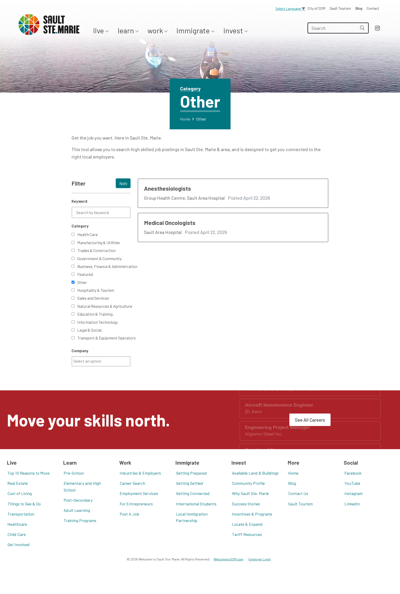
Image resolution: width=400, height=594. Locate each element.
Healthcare (17, 524)
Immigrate (193, 30)
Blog (358, 8)
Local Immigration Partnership (192, 517)
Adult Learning (77, 510)
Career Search (132, 483)
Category (80, 226)
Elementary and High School (82, 486)
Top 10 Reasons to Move (28, 473)
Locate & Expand (247, 524)
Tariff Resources (247, 534)
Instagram (353, 493)
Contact (373, 8)
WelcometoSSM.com (228, 559)
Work (155, 30)
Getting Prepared (191, 473)
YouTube (352, 483)
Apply (123, 183)
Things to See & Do (24, 503)
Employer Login (260, 559)
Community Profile (248, 483)
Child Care (16, 534)
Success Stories (246, 503)
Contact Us (298, 493)
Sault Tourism (340, 8)
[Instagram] (377, 28)
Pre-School (74, 473)
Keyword (79, 201)
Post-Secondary (78, 500)
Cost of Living (19, 493)
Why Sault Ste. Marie (250, 493)
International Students (196, 503)
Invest (233, 30)
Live (99, 30)
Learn (126, 30)
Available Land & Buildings (255, 473)
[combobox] (101, 361)
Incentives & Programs (252, 513)
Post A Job (129, 513)
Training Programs (80, 520)
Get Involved (18, 544)
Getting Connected (192, 493)
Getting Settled (189, 483)
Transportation (20, 513)
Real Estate (17, 483)
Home (185, 118)
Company (80, 350)
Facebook (352, 473)
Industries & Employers (140, 473)
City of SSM (316, 8)
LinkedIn (352, 503)
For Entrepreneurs (136, 503)
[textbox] (102, 361)
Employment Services (139, 493)
